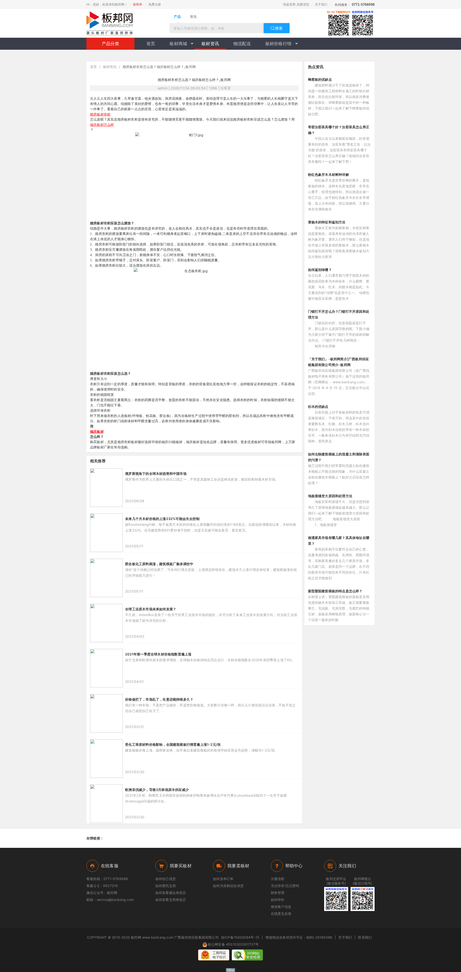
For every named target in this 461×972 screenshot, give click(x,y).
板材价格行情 (278, 43)
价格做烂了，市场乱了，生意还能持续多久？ (159, 699)
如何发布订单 (223, 879)
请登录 (137, 4)
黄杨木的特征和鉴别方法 (327, 222)
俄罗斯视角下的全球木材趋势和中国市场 (156, 473)
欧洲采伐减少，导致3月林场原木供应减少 (157, 790)
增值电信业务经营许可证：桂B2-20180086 (298, 937)
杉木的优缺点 (318, 406)
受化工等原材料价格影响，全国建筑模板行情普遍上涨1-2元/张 (173, 744)
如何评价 (278, 900)
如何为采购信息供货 (228, 886)
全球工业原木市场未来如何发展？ (150, 609)
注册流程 (278, 879)
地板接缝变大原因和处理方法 (330, 496)
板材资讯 (210, 43)
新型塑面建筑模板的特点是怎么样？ (335, 591)
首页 (150, 43)
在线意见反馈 (281, 913)
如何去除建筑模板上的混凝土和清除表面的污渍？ (339, 457)
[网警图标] (213, 954)
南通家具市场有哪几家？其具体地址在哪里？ (339, 540)
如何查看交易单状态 (170, 900)
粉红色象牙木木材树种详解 (328, 174)
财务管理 (278, 893)
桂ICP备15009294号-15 (240, 937)
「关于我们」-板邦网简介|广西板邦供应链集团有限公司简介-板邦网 (338, 362)
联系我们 (365, 937)
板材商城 (178, 43)
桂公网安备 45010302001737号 (233, 944)
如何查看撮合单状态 (170, 893)
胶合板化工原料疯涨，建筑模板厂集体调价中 (159, 564)
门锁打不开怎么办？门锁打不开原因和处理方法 (339, 314)
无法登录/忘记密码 (285, 886)
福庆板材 (97, 431)
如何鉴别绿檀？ (320, 270)
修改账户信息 (281, 907)
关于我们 (321, 4)
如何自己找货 (165, 879)
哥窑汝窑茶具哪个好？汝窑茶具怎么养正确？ (339, 130)
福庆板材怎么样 (102, 124)
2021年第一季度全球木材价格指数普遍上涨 (158, 654)
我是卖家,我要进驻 (296, 4)
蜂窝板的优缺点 (320, 79)
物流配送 (242, 43)
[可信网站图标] (247, 954)
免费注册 (154, 4)
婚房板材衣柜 (100, 114)
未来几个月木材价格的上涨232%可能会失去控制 (162, 519)
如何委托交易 (165, 886)
